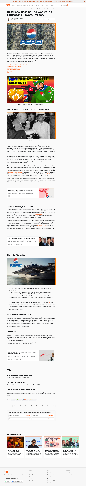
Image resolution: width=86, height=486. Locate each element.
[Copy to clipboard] (47, 406)
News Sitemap (68, 476)
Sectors (52, 5)
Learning (38, 5)
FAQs (8, 72)
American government (40, 321)
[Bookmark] (53, 406)
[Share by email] (42, 406)
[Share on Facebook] (20, 406)
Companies (19, 5)
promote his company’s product (15, 172)
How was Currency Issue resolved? (14, 66)
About (30, 472)
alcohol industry (39, 214)
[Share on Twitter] (14, 406)
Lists (43, 5)
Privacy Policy (50, 472)
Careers (47, 5)
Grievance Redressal (70, 478)
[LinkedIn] (9, 478)
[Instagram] (11, 478)
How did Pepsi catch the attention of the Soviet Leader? (19, 64)
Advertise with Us (32, 478)
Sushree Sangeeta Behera (17, 18)
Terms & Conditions (51, 474)
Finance (33, 5)
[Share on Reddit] (36, 406)
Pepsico (49, 173)
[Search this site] (56, 5)
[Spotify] (15, 478)
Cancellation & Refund (51, 480)
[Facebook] (7, 478)
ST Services (64, 5)
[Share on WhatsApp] (9, 406)
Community (31, 480)
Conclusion (9, 71)
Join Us (41, 19)
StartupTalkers (26, 5)
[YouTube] (13, 478)
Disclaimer (49, 478)
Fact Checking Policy (70, 474)
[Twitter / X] (5, 478)
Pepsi (49, 302)
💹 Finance (19, 399)
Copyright (49, 476)
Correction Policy (50, 482)
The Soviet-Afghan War (12, 68)
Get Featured (71, 5)
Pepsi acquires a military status (13, 69)
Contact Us (31, 474)
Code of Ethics (68, 472)
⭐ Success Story (33, 399)
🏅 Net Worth (25, 399)
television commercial (41, 225)
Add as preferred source (50, 19)
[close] (85, 1)
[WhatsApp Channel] (16, 478)
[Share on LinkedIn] (25, 406)
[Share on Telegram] (31, 406)
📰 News (13, 399)
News (13, 5)
